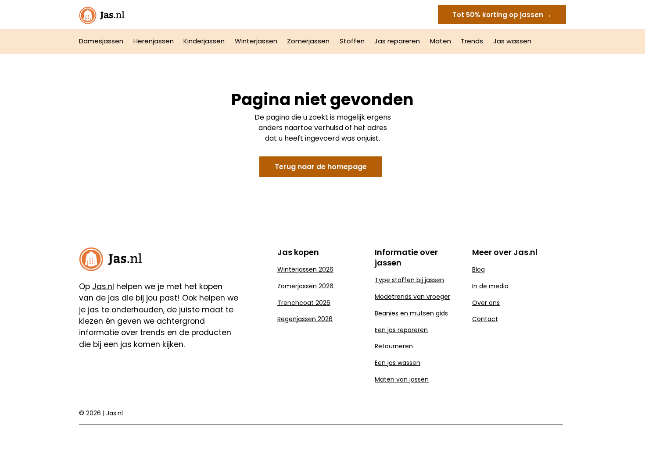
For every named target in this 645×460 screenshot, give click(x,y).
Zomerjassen (308, 41)
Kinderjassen (204, 41)
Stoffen (352, 41)
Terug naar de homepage (321, 167)
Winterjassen (256, 41)
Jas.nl (114, 413)
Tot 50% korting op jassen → (502, 14)
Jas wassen (512, 41)
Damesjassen (101, 41)
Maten (440, 41)
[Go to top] (627, 439)
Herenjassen (153, 41)
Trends (472, 41)
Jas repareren (397, 41)
